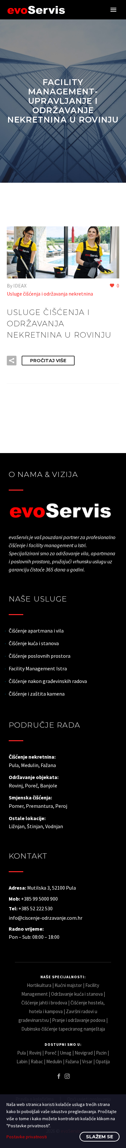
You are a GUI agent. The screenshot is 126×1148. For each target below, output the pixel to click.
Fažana (72, 1061)
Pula (21, 1053)
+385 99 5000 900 (39, 898)
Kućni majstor (68, 985)
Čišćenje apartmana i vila (36, 630)
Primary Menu (113, 10)
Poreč (51, 1053)
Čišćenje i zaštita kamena (37, 693)
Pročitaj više (48, 360)
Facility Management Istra (38, 668)
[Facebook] (58, 1076)
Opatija (103, 1061)
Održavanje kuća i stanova (77, 994)
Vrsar (87, 1061)
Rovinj (35, 1053)
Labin (21, 1061)
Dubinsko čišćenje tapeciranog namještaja (63, 1029)
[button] (11, 360)
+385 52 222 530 (35, 908)
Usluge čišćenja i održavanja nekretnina (50, 293)
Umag (65, 1053)
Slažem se (99, 1137)
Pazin (101, 1053)
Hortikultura (39, 985)
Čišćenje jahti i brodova (44, 1003)
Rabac (37, 1061)
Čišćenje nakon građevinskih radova (48, 681)
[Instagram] (67, 1076)
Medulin (54, 1061)
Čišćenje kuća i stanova (34, 643)
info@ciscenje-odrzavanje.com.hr (45, 918)
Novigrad (84, 1053)
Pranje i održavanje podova (78, 1020)
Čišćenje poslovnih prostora (39, 656)
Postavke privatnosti (26, 1137)
